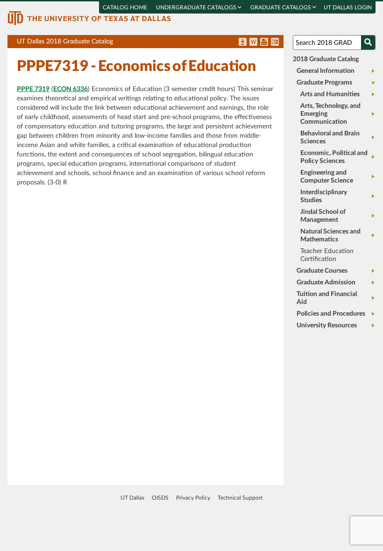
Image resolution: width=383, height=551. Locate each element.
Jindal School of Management (323, 216)
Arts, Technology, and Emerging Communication (330, 114)
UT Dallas (132, 498)
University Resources (327, 325)
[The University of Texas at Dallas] (89, 17)
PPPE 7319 (33, 89)
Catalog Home (125, 7)
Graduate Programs (324, 82)
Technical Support (240, 498)
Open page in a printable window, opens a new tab (264, 42)
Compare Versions (275, 42)
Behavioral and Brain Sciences (330, 137)
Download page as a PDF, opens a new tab (243, 42)
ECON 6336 (70, 89)
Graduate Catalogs (281, 7)
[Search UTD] (368, 42)
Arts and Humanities (330, 94)
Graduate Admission (326, 282)
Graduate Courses (322, 271)
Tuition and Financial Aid (327, 298)
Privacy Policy (193, 498)
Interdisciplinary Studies (323, 196)
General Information (326, 71)
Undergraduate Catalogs (197, 7)
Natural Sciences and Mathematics (330, 235)
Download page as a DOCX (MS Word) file (253, 42)
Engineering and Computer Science (326, 177)
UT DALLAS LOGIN (348, 7)
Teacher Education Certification (327, 255)
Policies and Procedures (331, 314)
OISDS (160, 498)
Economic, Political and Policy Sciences (334, 157)
